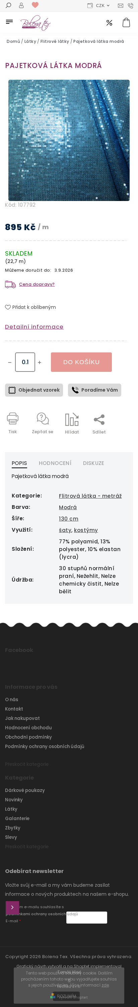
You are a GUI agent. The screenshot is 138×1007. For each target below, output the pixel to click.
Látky (11, 809)
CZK (100, 5)
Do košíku (81, 362)
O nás (11, 699)
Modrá (68, 507)
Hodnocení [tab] (55, 463)
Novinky (14, 800)
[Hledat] (8, 6)
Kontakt (14, 709)
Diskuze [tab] (93, 463)
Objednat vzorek (39, 390)
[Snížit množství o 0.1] (10, 362)
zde (105, 985)
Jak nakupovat (22, 718)
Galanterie (17, 818)
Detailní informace (34, 327)
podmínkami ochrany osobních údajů (42, 914)
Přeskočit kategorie (27, 764)
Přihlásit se (12, 908)
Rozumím (66, 996)
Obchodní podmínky (28, 737)
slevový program (109, 23)
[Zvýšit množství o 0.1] (40, 362)
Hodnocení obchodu (28, 728)
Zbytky (12, 828)
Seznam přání (37, 5)
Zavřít (104, 444)
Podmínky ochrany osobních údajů (44, 746)
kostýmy (86, 530)
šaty (65, 530)
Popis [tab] (19, 463)
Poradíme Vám (99, 390)
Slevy (11, 837)
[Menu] (9, 21)
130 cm (68, 518)
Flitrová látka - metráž (90, 495)
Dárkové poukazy (25, 790)
